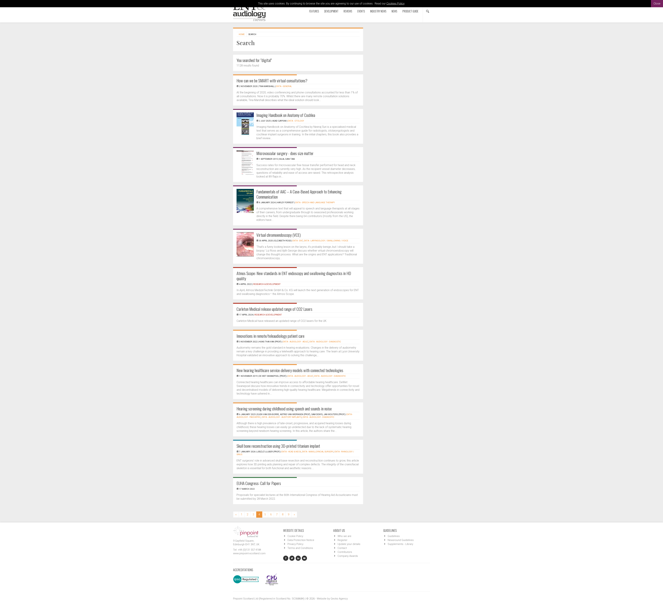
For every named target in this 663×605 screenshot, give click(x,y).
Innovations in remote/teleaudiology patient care (270, 336)
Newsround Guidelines (401, 540)
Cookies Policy (395, 3)
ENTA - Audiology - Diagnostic (325, 341)
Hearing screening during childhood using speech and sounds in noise (284, 408)
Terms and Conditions (300, 548)
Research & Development (267, 284)
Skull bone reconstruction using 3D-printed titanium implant (278, 446)
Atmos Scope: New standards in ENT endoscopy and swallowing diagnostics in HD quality (294, 275)
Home (242, 34)
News (394, 11)
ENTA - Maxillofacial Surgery (317, 451)
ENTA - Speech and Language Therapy (315, 202)
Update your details (349, 544)
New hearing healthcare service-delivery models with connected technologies (290, 370)
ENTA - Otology (296, 121)
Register (342, 540)
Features (314, 11)
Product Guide (410, 11)
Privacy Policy (295, 544)
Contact (342, 548)
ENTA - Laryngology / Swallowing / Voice (326, 240)
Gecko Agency (339, 598)
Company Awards (348, 556)
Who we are (344, 536)
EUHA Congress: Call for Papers (259, 483)
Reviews (348, 11)
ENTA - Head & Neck (291, 451)
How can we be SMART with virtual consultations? (272, 80)
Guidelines (394, 536)
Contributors (345, 552)
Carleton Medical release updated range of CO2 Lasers (274, 309)
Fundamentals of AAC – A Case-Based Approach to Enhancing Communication (299, 194)
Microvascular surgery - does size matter (285, 153)
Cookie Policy (295, 536)
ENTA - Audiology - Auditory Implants (282, 417)
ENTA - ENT (297, 240)
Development (331, 11)
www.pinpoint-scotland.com (249, 553)
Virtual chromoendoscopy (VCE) (278, 235)
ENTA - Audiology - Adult (295, 341)
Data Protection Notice (300, 540)
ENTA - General (284, 86)
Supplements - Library (400, 544)
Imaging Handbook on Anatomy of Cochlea (285, 115)
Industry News (378, 11)
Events (361, 11)
